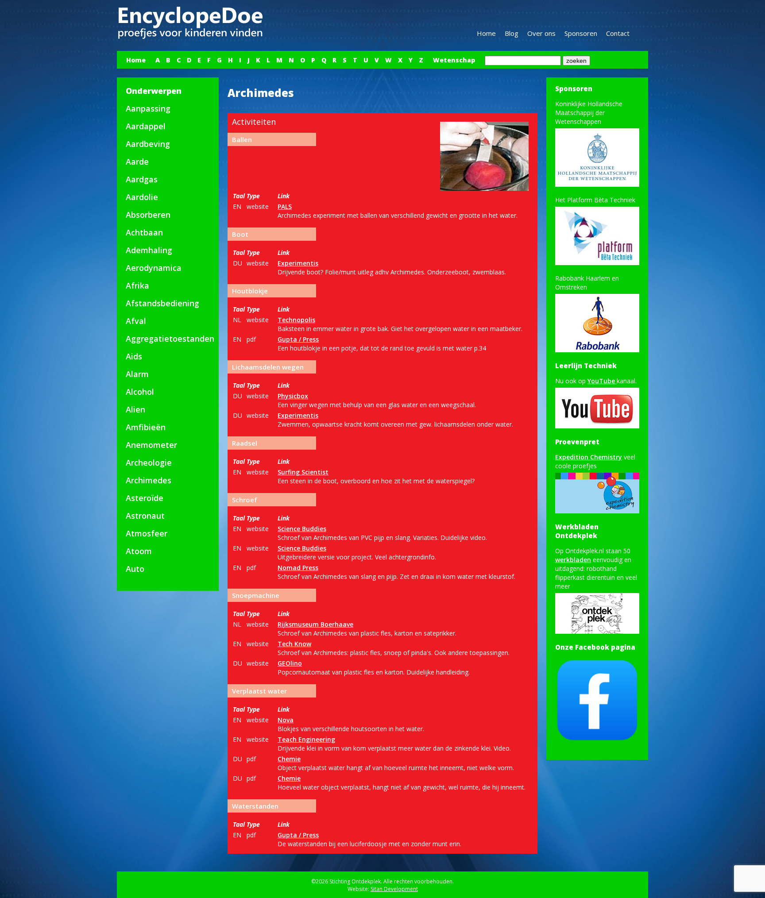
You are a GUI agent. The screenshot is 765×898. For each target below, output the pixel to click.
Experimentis (298, 263)
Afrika (137, 285)
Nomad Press (298, 567)
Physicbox (293, 396)
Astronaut (145, 515)
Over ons (541, 33)
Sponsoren (580, 33)
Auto (135, 568)
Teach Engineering (306, 739)
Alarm (137, 374)
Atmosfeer (146, 533)
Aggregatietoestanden (170, 338)
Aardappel (146, 126)
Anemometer (151, 444)
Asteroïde (144, 498)
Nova (286, 720)
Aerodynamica (154, 267)
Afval (136, 321)
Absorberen (148, 214)
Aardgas (142, 179)
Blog (511, 33)
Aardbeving (148, 144)
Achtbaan (144, 232)
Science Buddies (302, 528)
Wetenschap (454, 60)
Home (486, 33)
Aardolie (142, 197)
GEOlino (290, 663)
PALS (285, 206)
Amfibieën (146, 427)
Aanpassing (148, 108)
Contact (618, 33)
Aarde (137, 161)
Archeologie (149, 462)
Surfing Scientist (303, 472)
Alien (135, 409)
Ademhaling (149, 250)
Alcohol (140, 391)
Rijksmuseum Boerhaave (315, 624)
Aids (134, 356)
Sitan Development (394, 889)
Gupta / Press (298, 339)
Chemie (289, 759)
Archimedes (148, 480)
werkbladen (573, 559)
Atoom (139, 551)
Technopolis (296, 320)
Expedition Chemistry (588, 457)
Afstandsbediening (162, 303)
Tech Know (294, 644)
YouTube (602, 381)
